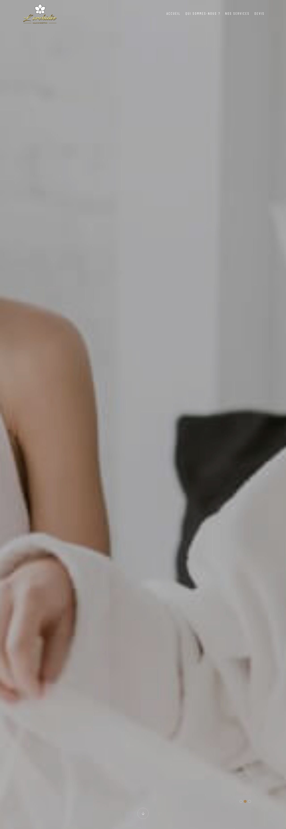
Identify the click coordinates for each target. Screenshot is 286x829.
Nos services (237, 13)
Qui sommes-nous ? (202, 13)
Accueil (173, 13)
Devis (259, 13)
